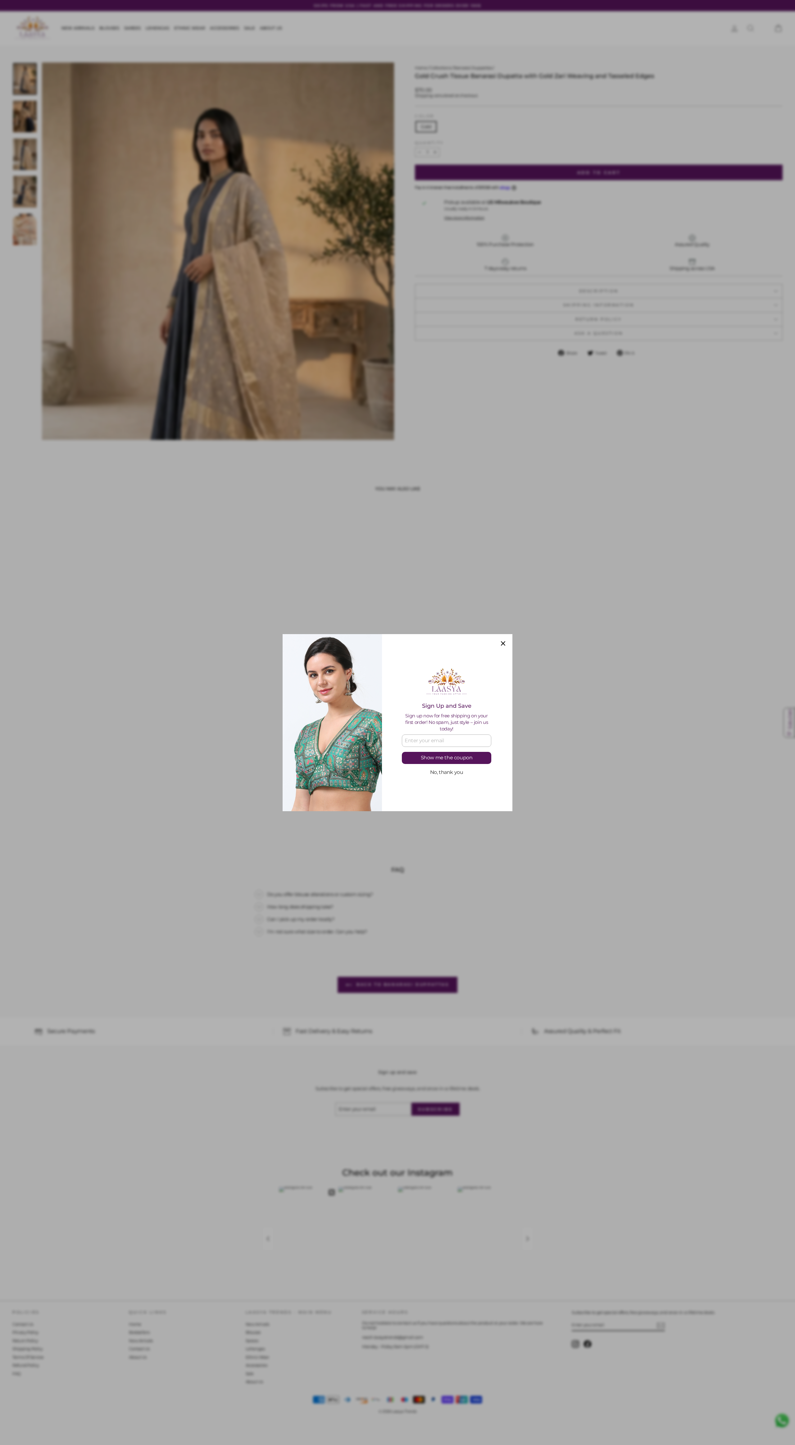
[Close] (503, 643)
